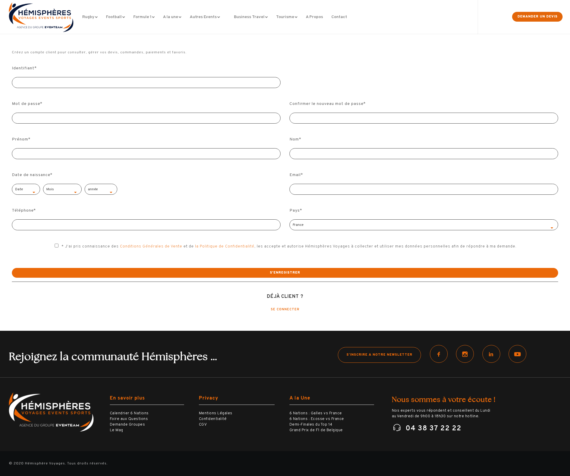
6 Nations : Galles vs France (315, 413)
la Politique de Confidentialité (224, 246)
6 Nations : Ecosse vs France (316, 419)
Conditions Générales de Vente (151, 246)
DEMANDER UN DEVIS (537, 17)
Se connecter (285, 309)
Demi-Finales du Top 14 (310, 424)
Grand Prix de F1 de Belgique (316, 430)
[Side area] (498, 17)
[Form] (484, 17)
